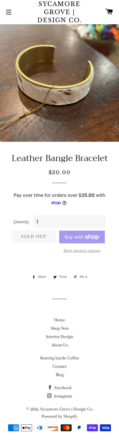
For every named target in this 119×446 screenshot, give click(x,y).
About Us (59, 345)
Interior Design (59, 336)
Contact (59, 366)
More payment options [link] (82, 250)
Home (59, 319)
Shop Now (60, 328)
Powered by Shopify (59, 416)
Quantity (21, 221)
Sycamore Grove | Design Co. (59, 12)
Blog (60, 374)
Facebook (62, 387)
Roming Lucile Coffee (59, 358)
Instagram (62, 396)
